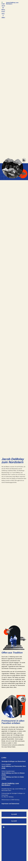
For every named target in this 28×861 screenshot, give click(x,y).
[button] (25, 10)
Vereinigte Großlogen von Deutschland (13, 761)
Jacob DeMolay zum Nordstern (12, 3)
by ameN (14, 814)
